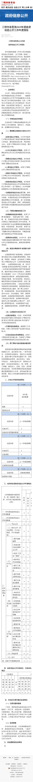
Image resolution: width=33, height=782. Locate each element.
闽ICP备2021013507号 (16, 770)
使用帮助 (13, 764)
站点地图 (8, 764)
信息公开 (17, 7)
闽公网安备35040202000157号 (18, 768)
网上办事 (25, 7)
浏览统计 (25, 764)
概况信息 (9, 7)
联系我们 (19, 764)
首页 (3, 7)
